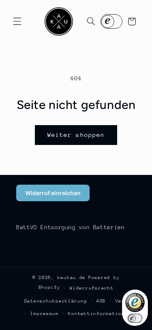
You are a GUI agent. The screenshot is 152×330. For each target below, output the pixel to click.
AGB (101, 301)
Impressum (44, 313)
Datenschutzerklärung (55, 301)
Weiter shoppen (76, 134)
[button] (17, 21)
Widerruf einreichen (53, 192)
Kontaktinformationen (99, 313)
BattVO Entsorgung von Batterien (70, 227)
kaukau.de (72, 277)
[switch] (135, 318)
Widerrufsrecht (91, 288)
